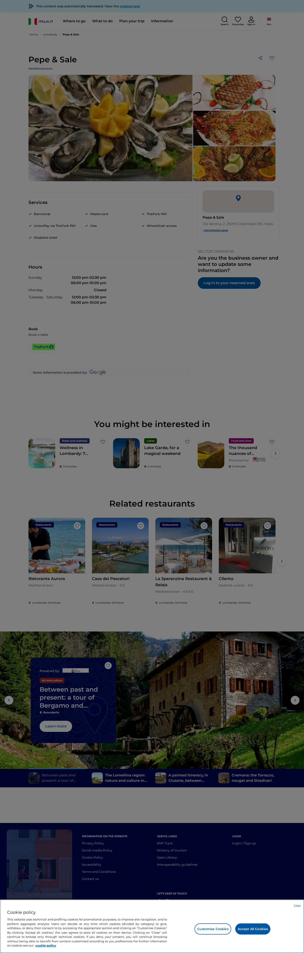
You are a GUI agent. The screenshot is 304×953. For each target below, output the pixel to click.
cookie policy (45, 945)
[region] (152, 926)
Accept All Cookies (253, 929)
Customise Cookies (212, 929)
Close (297, 905)
